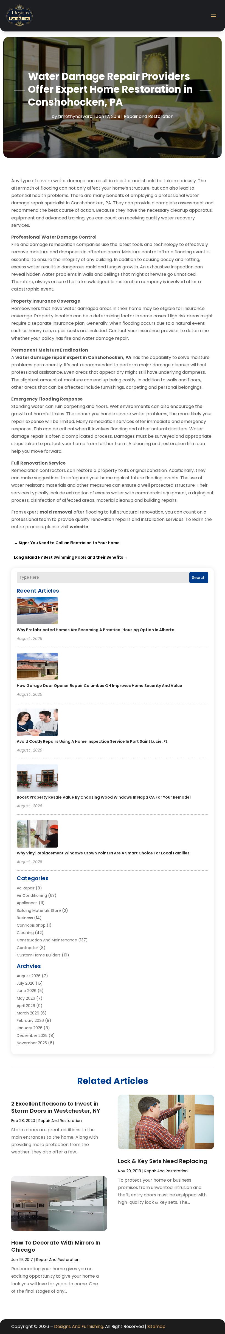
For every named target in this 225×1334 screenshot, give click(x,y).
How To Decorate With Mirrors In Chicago (55, 1246)
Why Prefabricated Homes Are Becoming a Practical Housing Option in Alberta (96, 630)
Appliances (27, 903)
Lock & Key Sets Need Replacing (162, 1161)
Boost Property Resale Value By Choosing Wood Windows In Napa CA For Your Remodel (104, 797)
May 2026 (26, 998)
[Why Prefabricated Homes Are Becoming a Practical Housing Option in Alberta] (37, 611)
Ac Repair (26, 888)
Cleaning (25, 932)
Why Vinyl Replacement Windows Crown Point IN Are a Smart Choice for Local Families (103, 853)
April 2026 (26, 1005)
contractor (27, 947)
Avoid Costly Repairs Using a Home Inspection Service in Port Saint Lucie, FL (92, 741)
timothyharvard (75, 116)
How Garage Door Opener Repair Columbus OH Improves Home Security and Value (99, 685)
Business (25, 918)
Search (199, 577)
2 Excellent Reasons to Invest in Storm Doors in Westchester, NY (55, 1107)
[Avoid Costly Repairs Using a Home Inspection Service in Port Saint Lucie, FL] (37, 723)
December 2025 (32, 1035)
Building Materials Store (39, 910)
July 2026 (26, 983)
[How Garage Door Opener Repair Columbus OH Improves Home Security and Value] (37, 667)
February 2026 (30, 1020)
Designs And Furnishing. (79, 1326)
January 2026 (30, 1028)
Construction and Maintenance (47, 940)
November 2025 (32, 1043)
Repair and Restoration (148, 116)
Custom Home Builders (39, 955)
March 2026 (28, 1013)
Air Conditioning (32, 895)
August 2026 (29, 976)
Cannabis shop (31, 925)
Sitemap (156, 1326)
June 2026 (26, 990)
